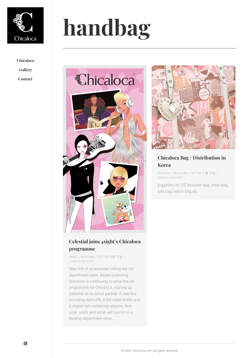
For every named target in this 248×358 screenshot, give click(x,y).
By (87, 257)
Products (164, 173)
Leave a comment (81, 261)
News (73, 257)
